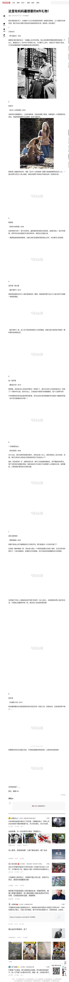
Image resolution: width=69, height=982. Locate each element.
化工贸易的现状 (28, 981)
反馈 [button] (65, 969)
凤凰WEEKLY (11, 845)
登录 (36, 806)
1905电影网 (25, 15)
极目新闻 (10, 899)
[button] (13, 3)
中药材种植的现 (46, 981)
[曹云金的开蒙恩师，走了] (58, 933)
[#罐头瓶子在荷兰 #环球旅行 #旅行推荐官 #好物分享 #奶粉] (58, 951)
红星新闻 (10, 858)
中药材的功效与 (37, 981)
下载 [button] (65, 974)
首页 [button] (65, 963)
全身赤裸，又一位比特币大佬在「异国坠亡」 (25, 831)
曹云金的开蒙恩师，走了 (17, 929)
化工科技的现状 (18, 981)
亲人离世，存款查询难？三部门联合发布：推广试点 (27, 850)
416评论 (19, 845)
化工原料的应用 (57, 979)
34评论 (19, 937)
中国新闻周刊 (11, 937)
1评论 (16, 885)
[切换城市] (24, 2)
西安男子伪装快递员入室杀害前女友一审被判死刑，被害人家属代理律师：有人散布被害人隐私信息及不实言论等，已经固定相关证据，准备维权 (28, 893)
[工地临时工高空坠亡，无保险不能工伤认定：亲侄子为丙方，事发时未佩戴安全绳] (58, 881)
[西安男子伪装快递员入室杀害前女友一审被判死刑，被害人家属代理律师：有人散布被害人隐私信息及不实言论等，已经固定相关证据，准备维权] (58, 895)
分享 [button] (4, 36)
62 (17, 924)
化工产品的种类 (39, 979)
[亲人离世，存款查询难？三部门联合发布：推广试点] (58, 854)
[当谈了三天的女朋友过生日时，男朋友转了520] (29, 951)
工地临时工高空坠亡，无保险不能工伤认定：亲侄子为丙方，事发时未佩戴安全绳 (28, 878)
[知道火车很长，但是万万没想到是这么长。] (44, 951)
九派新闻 (10, 885)
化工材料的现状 (29, 979)
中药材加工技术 (55, 981)
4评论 (16, 858)
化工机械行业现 (20, 979)
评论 (17, 826)
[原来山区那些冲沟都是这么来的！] (15, 951)
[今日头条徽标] (6, 3)
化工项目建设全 (48, 979)
